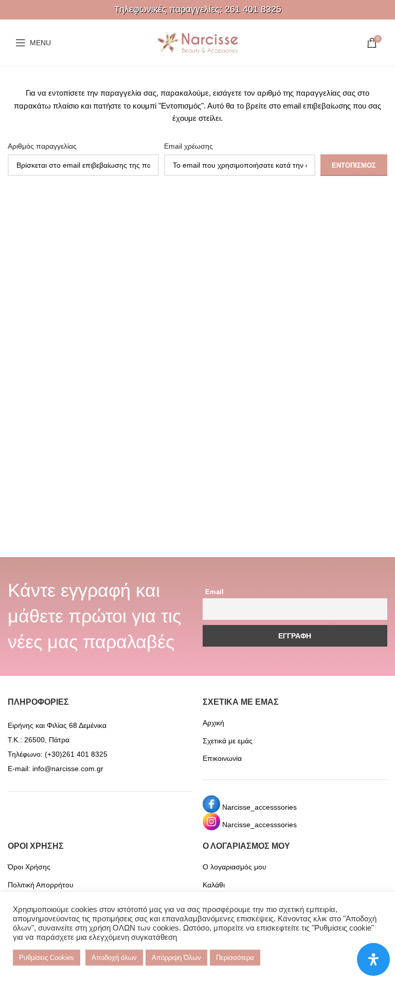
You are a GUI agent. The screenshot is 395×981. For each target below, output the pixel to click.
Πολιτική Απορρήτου (41, 885)
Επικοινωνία (222, 758)
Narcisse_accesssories (259, 807)
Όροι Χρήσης (29, 867)
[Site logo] (197, 42)
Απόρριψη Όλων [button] (176, 957)
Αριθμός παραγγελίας (42, 146)
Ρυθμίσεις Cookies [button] (46, 957)
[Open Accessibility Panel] (373, 959)
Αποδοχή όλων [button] (114, 957)
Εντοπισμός (354, 165)
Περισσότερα (235, 957)
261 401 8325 (253, 9)
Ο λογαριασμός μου (234, 867)
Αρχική (213, 723)
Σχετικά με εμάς (228, 741)
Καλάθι (214, 885)
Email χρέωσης (188, 146)
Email (214, 592)
